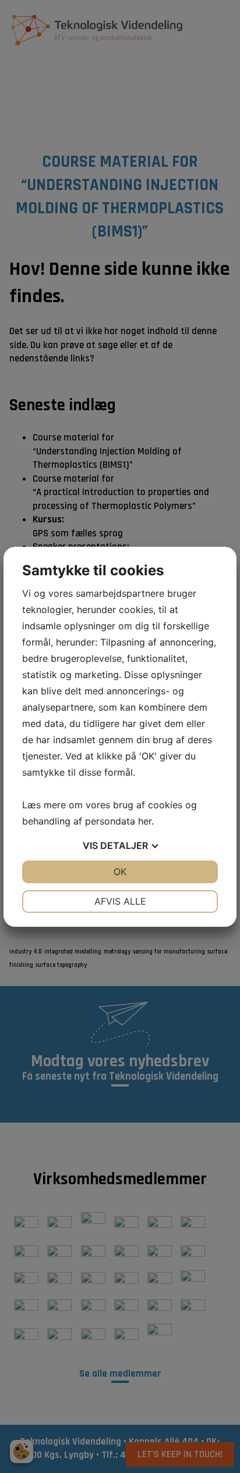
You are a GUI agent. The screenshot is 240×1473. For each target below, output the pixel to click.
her (144, 821)
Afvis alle (120, 901)
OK (120, 871)
